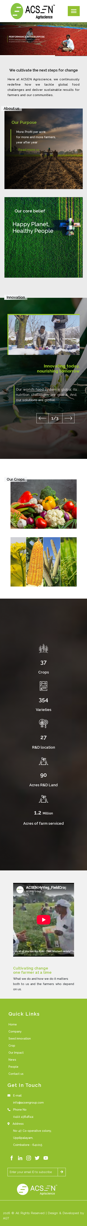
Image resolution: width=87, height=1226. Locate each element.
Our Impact (16, 1052)
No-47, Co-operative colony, (32, 1130)
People (13, 1066)
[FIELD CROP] (44, 561)
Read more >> (28, 150)
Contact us (15, 1073)
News (12, 1059)
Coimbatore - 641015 (27, 1144)
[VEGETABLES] (44, 503)
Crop (11, 1045)
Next (68, 418)
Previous (42, 418)
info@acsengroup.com (28, 1102)
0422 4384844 (23, 1116)
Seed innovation (19, 1038)
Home (12, 1024)
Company (15, 1031)
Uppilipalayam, (23, 1137)
